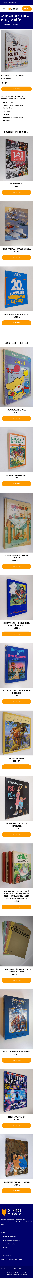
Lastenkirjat (7, 24)
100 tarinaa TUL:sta (16, 184)
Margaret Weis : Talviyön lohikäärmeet (16, 1051)
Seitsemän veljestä (10, 1237)
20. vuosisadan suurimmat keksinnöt (16, 314)
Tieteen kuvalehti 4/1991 (16, 1117)
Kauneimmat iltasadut (16, 758)
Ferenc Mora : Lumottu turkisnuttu (16, 475)
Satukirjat (16, 24)
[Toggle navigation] (3, 8)
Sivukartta (23, 1275)
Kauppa (26, 9)
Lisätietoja (16, 89)
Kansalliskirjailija (9, 1244)
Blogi (6, 1247)
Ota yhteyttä (15, 1273)
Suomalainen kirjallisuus (12, 1240)
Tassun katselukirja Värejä (16, 410)
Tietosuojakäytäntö (12, 1275)
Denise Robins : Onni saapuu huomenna (16, 1182)
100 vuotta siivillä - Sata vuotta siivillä (16, 249)
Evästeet (23, 1273)
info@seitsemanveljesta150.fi (9, 2)
